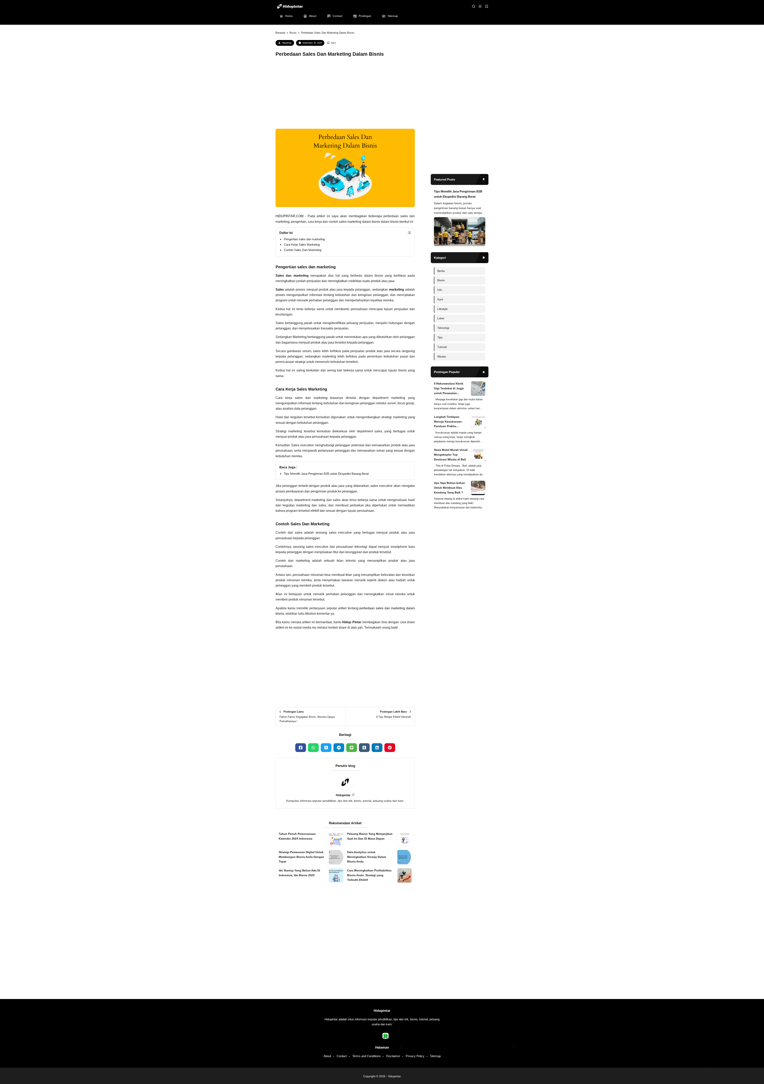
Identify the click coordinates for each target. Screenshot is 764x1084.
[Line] (351, 747)
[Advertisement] (345, 94)
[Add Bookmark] (331, 43)
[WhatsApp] (313, 747)
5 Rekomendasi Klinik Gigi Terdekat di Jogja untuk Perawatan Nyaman (449, 723)
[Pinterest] (389, 747)
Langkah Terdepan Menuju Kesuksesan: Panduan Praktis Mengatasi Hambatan (448, 756)
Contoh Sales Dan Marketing (302, 250)
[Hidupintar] (290, 6)
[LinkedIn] (377, 747)
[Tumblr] (364, 747)
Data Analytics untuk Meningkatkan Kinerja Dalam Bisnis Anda (366, 968)
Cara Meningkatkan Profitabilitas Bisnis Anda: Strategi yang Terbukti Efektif (369, 987)
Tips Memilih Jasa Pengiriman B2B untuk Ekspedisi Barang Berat (326, 473)
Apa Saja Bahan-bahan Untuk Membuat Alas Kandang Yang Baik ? (449, 821)
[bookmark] (486, 6)
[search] (473, 6)
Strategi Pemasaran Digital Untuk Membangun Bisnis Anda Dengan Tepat (301, 968)
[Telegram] (338, 747)
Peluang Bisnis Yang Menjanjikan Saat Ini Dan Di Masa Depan (370, 948)
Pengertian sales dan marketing (304, 239)
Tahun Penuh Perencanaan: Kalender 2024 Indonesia (297, 948)
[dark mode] (480, 6)
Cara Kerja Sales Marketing (302, 244)
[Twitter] (326, 747)
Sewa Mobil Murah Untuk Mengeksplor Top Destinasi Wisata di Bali (451, 788)
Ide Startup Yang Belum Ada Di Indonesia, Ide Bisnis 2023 (299, 985)
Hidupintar (287, 43)
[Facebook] (300, 747)
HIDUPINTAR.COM (289, 216)
